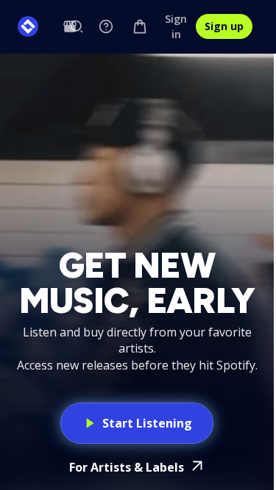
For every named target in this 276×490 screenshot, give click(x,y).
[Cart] (140, 26)
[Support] (106, 26)
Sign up (224, 26)
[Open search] (76, 26)
